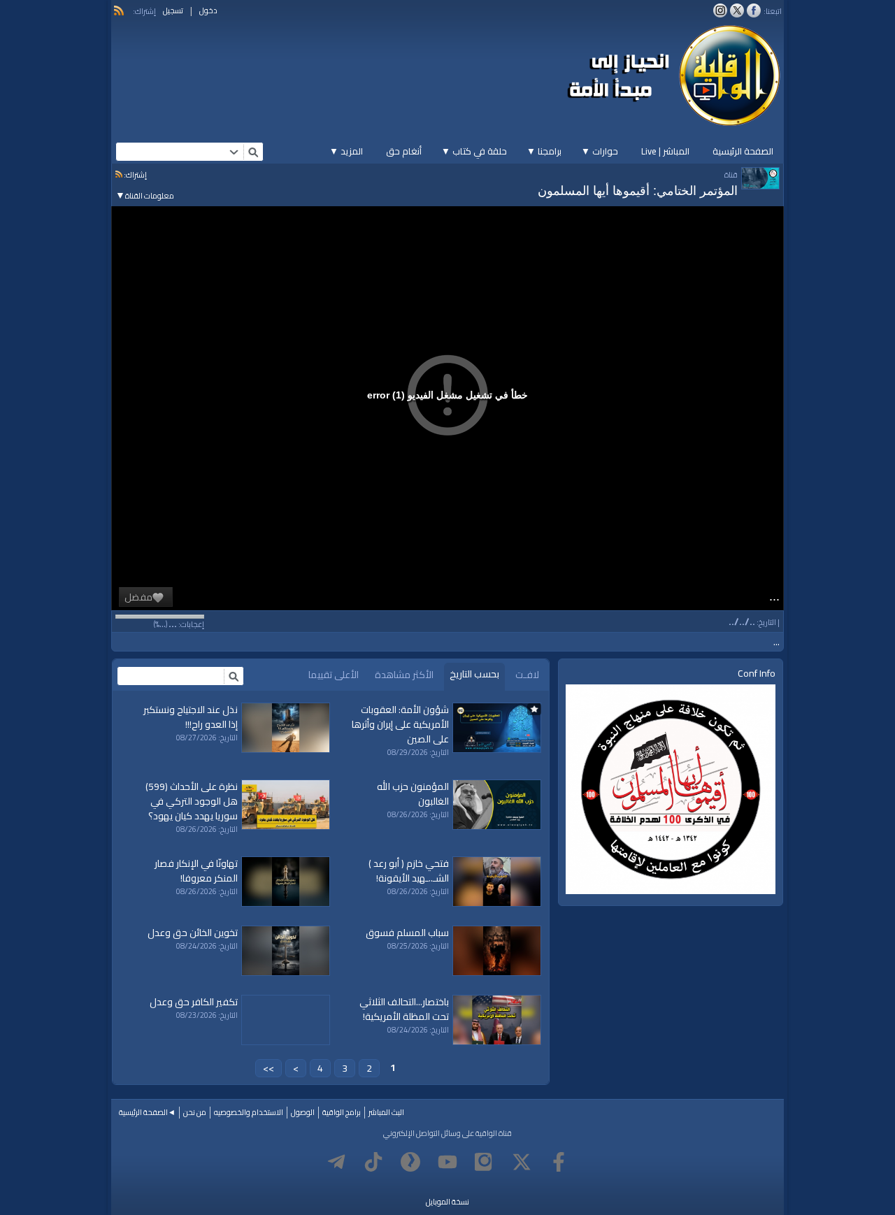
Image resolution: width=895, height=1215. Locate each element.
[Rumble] (410, 1162)
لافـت (527, 675)
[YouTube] (447, 1162)
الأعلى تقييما (333, 675)
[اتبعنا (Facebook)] (754, 10)
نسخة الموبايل (447, 1202)
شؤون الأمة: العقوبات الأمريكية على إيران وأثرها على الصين (400, 724)
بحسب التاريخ (474, 674)
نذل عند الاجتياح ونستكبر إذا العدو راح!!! (190, 716)
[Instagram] (484, 1162)
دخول (208, 10)
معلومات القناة (144, 196)
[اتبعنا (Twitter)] (737, 10)
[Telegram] (336, 1162)
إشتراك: (134, 175)
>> (268, 1068)
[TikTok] (373, 1162)
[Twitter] (521, 1162)
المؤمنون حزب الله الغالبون (413, 793)
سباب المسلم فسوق (407, 932)
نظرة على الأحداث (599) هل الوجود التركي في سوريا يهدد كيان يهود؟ (191, 801)
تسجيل (173, 10)
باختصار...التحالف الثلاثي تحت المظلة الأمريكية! (404, 1009)
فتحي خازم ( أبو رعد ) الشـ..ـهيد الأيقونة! (408, 870)
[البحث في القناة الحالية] (233, 676)
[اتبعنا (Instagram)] (720, 10)
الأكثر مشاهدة (404, 675)
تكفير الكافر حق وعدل (194, 1002)
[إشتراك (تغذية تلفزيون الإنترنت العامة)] (119, 10)
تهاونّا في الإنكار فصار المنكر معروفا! (196, 870)
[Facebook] (558, 1162)
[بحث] (253, 152)
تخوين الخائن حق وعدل (193, 932)
